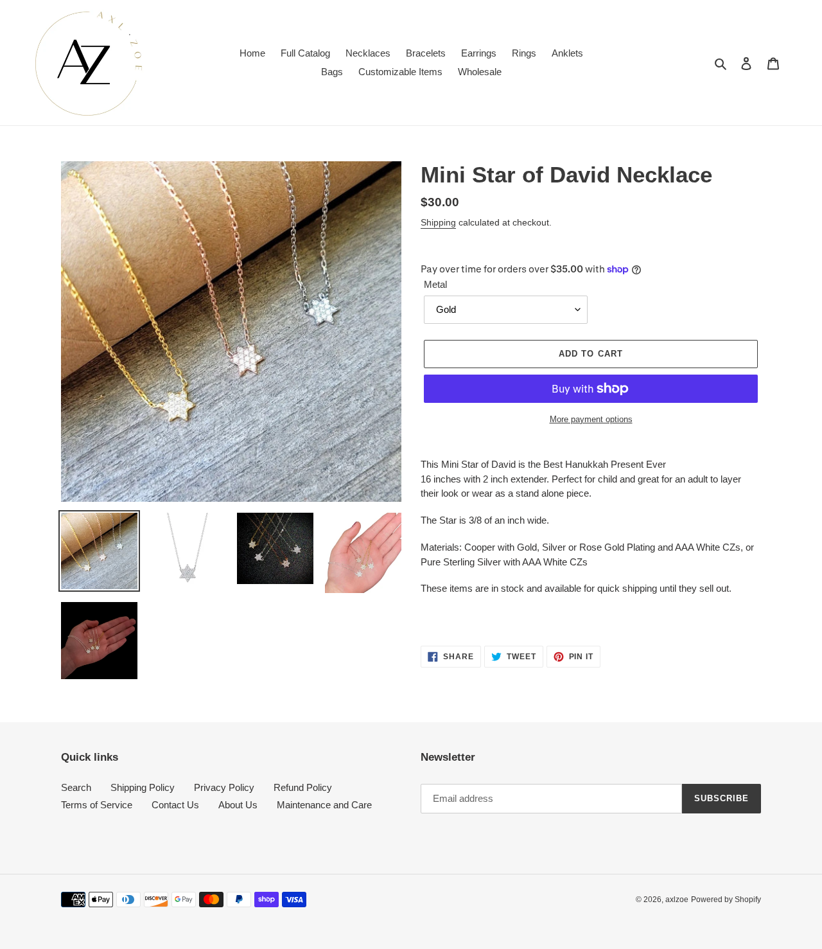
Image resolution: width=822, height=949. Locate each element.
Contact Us (175, 804)
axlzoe (676, 899)
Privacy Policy (224, 787)
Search (76, 787)
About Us (238, 804)
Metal (435, 284)
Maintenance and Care (324, 804)
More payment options (591, 419)
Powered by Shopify (726, 899)
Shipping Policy (142, 787)
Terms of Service (96, 804)
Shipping (438, 222)
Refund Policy (303, 787)
